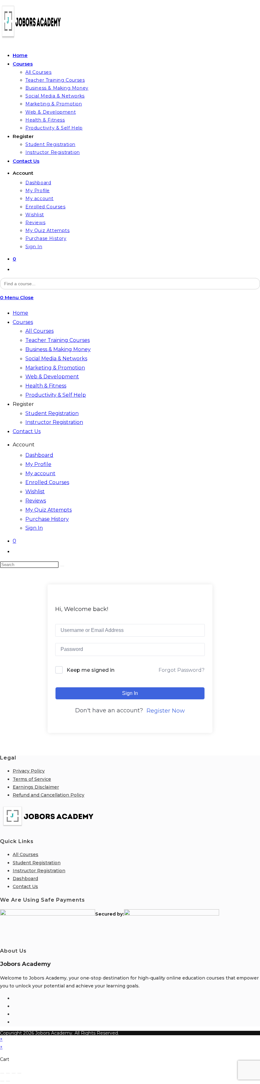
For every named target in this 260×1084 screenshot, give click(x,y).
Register (23, 404)
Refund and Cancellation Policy (48, 795)
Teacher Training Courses (57, 340)
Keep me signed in (90, 670)
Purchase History (47, 519)
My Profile (38, 464)
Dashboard (39, 455)
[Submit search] (62, 566)
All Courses (39, 331)
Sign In (34, 528)
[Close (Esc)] (19, 1073)
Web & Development (52, 377)
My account (40, 473)
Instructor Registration (54, 422)
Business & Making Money (58, 349)
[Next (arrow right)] (8, 1081)
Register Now (165, 710)
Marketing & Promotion (55, 368)
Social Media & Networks (56, 359)
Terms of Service (32, 779)
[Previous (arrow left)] (2, 1081)
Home (20, 313)
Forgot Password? (182, 670)
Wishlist (35, 491)
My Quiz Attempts (48, 510)
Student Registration (52, 413)
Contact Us (27, 431)
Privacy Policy (29, 771)
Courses (23, 322)
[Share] (13, 1073)
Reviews (35, 501)
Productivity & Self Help (55, 395)
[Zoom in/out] (2, 1073)
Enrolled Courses (47, 482)
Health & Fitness (45, 386)
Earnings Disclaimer (36, 787)
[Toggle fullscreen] (8, 1073)
